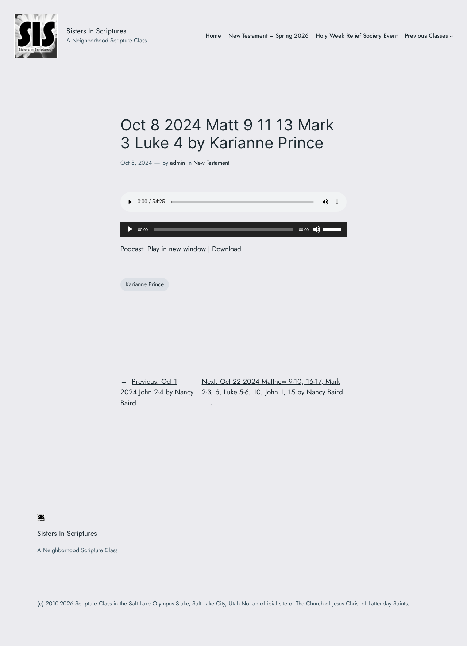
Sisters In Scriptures (96, 31)
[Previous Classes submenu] (451, 36)
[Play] (130, 229)
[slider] (333, 228)
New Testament (211, 162)
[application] (233, 229)
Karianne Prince (145, 284)
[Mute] (316, 229)
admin (177, 162)
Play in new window (176, 249)
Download (226, 249)
